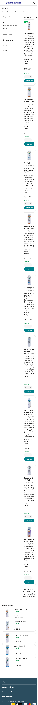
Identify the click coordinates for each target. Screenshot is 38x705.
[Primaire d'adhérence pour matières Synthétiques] (7, 638)
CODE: (25, 36)
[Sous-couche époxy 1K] (7, 625)
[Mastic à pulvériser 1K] (7, 662)
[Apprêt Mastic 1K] (7, 650)
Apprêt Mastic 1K (19, 646)
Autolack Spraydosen (10, 26)
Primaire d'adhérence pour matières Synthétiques (22, 634)
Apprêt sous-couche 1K (21, 609)
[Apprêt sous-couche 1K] (7, 613)
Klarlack (5, 28)
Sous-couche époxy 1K (21, 621)
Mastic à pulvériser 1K (21, 658)
